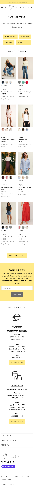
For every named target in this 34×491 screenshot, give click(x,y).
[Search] (6, 7)
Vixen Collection (10, 485)
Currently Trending (17, 51)
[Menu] (2, 7)
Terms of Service (6, 479)
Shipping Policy (25, 477)
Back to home (17, 27)
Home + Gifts (23, 42)
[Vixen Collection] (17, 7)
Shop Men (25, 37)
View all (17, 54)
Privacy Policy (5, 477)
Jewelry (8, 42)
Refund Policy (15, 477)
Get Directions (17, 363)
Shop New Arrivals (17, 256)
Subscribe (17, 294)
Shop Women (10, 37)
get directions (17, 421)
